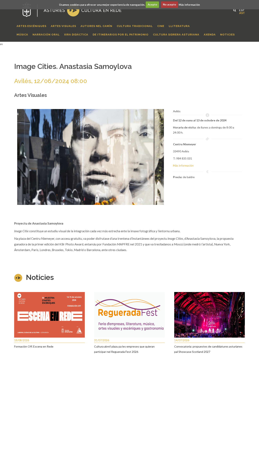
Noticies (40, 277)
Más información (189, 4)
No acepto (169, 4)
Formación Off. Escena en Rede (33, 346)
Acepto (152, 4)
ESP (240, 9)
